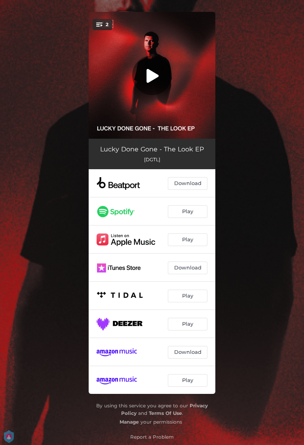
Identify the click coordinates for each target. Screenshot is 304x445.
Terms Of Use (165, 413)
